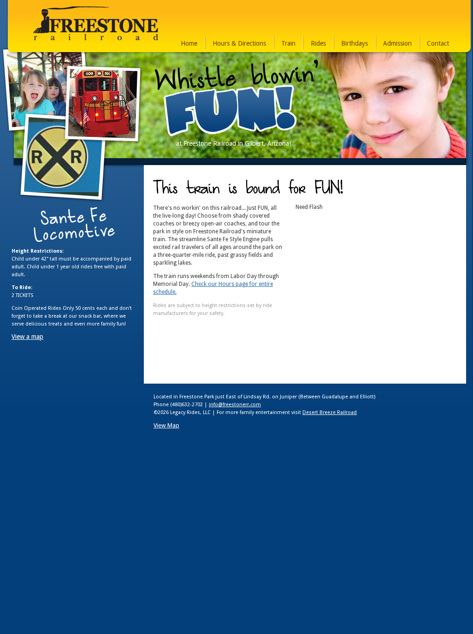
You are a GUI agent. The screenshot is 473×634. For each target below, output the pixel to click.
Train (288, 43)
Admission (397, 43)
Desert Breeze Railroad (329, 412)
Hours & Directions (239, 43)
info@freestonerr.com (235, 405)
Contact (438, 43)
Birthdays (354, 43)
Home (189, 43)
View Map (166, 425)
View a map (27, 336)
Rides (318, 43)
